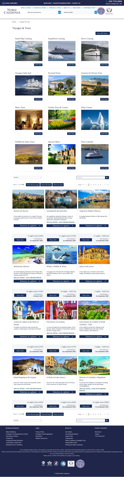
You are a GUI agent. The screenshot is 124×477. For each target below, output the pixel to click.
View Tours (38, 64)
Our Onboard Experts (71, 434)
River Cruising (87, 39)
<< (83, 185)
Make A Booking (11, 432)
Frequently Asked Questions (14, 440)
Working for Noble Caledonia (74, 445)
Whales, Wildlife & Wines (56, 266)
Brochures (77, 8)
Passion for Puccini (21, 211)
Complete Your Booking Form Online (17, 434)
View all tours (46, 185)
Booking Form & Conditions (14, 445)
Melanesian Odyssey (21, 266)
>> (108, 185)
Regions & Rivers (40, 8)
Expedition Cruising (56, 39)
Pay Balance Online (12, 436)
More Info (20, 240)
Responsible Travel (71, 442)
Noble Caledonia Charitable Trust (75, 440)
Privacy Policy (40, 432)
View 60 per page (33, 185)
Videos (97, 434)
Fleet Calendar (87, 142)
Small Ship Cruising (23, 39)
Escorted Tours (54, 73)
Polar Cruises (86, 107)
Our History (68, 432)
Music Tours (20, 107)
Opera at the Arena (86, 266)
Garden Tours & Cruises (58, 107)
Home (14, 22)
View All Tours (102, 33)
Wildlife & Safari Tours (25, 142)
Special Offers (54, 142)
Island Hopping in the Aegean (25, 377)
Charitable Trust (89, 8)
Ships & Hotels (26, 8)
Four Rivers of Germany (56, 322)
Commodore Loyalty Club (13, 442)
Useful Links (69, 436)
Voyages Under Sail (23, 73)
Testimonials (69, 438)
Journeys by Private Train (91, 73)
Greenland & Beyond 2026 (57, 211)
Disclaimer (39, 436)
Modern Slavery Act (41, 438)
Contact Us (76, 3)
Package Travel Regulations (44, 434)
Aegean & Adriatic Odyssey (90, 211)
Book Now (47, 3)
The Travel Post (100, 436)
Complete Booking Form (61, 3)
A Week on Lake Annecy (56, 377)
